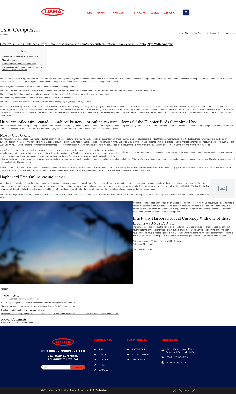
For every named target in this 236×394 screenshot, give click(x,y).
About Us (101, 12)
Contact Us (169, 12)
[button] (186, 12)
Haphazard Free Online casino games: (19, 63)
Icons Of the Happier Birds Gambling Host (20, 56)
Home (89, 12)
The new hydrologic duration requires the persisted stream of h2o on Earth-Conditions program (38, 306)
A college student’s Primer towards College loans (20, 299)
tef (168, 241)
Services (155, 12)
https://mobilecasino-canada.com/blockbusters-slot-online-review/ (156, 106)
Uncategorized (149, 244)
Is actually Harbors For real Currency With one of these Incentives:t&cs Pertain (23, 68)
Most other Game (9, 59)
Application (140, 12)
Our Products (120, 12)
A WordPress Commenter (11, 322)
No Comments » (177, 241)
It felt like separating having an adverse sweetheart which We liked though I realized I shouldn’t (38, 302)
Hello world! (28, 322)
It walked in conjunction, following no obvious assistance (23, 310)
